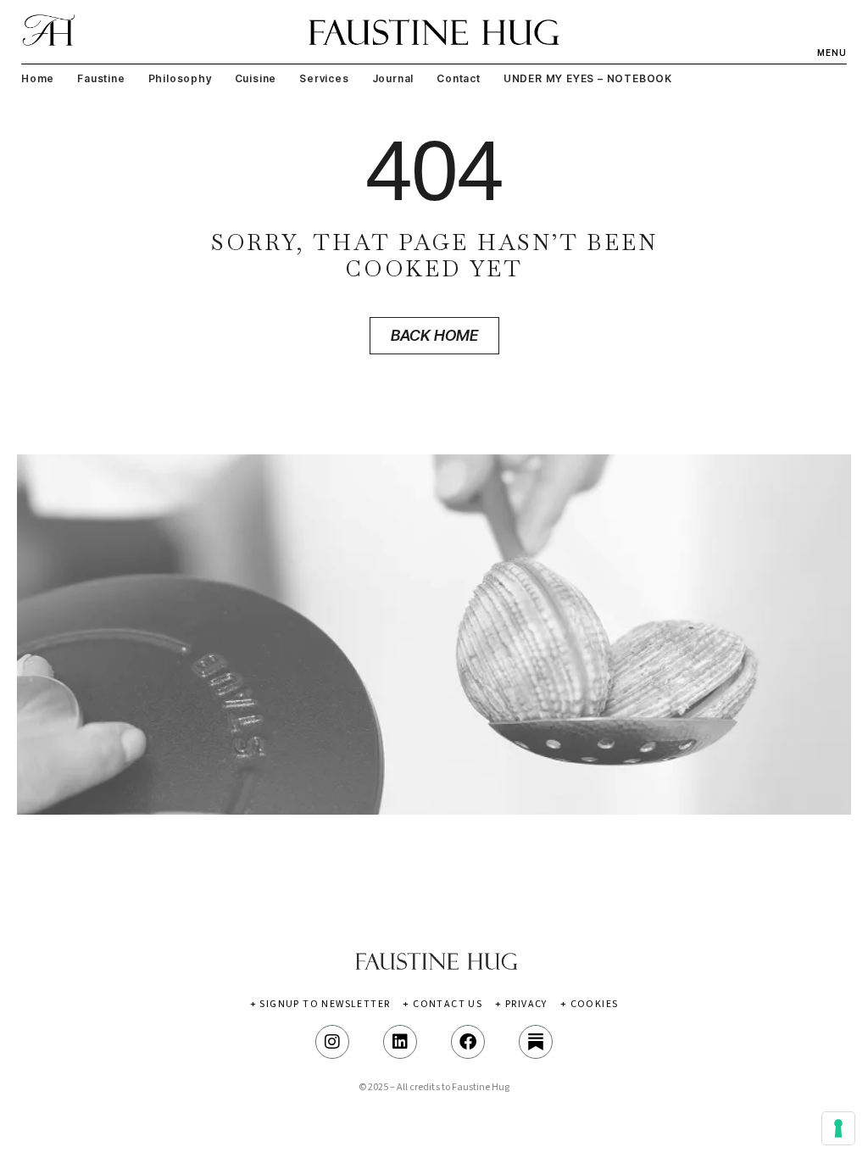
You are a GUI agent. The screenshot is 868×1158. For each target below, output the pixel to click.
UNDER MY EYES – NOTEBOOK (588, 78)
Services (323, 78)
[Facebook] (468, 1042)
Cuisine (256, 78)
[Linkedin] (400, 1042)
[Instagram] (332, 1042)
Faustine (101, 78)
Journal (393, 78)
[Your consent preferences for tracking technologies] (838, 1128)
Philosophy (180, 78)
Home (37, 78)
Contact (459, 78)
